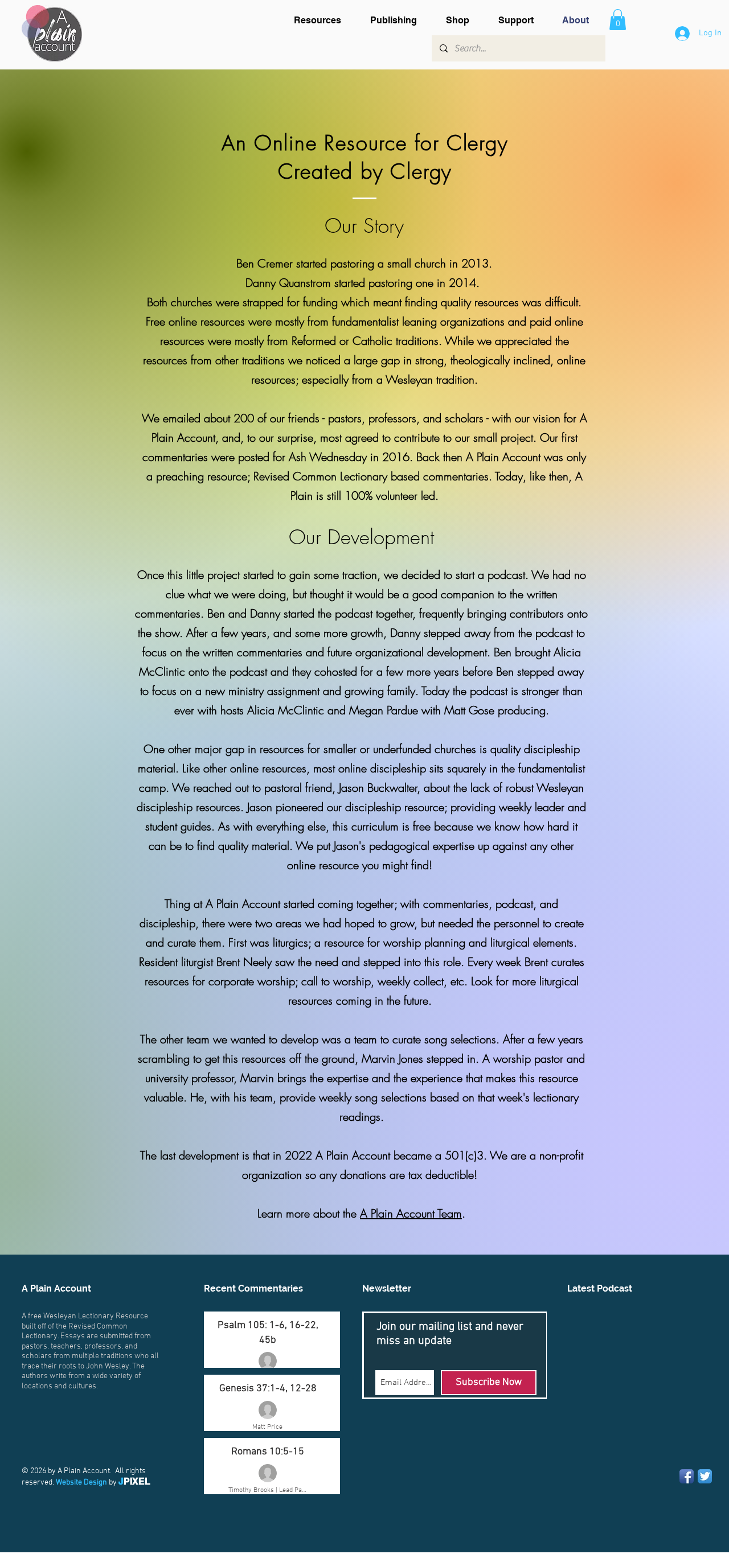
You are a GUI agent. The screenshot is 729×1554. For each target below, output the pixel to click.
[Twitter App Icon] (705, 1476)
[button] (323, 20)
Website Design (81, 1482)
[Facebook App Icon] (686, 1476)
